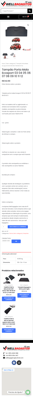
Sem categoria (10, 63)
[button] (8, 16)
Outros (11, 233)
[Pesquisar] (29, 11)
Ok (16, 241)
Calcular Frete (6, 238)
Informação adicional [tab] (9, 254)
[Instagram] (19, 362)
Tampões (26, 233)
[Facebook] (14, 362)
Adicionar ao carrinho (18, 227)
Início (3, 63)
